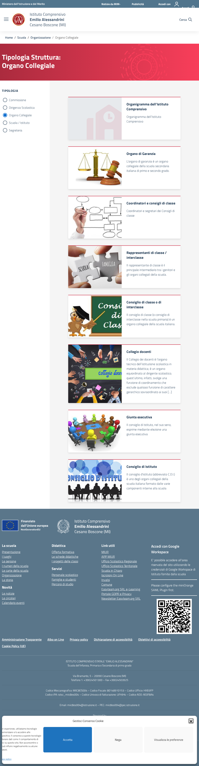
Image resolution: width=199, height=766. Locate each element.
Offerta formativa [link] (63, 552)
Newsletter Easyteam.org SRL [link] (121, 598)
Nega (118, 739)
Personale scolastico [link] (65, 574)
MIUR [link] (105, 552)
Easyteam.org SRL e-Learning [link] (120, 589)
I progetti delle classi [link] (65, 561)
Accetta (67, 739)
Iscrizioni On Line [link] (112, 575)
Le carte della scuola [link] (15, 570)
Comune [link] (106, 584)
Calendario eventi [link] (13, 602)
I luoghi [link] (6, 556)
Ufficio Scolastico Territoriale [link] (119, 566)
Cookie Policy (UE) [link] (14, 646)
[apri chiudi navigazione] (6, 19)
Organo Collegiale (20, 115)
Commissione (17, 100)
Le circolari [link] (9, 598)
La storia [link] (7, 580)
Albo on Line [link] (55, 639)
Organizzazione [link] (12, 575)
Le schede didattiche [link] (65, 556)
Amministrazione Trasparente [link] (22, 639)
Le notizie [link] (8, 593)
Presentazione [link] (11, 552)
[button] (191, 721)
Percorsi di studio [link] (62, 584)
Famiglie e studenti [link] (64, 579)
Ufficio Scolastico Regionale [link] (119, 561)
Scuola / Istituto (19, 122)
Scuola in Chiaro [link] (111, 570)
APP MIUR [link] (108, 556)
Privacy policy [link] (79, 639)
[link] (23, 4)
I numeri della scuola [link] (15, 566)
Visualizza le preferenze (168, 739)
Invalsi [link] (105, 580)
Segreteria (15, 130)
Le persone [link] (9, 561)
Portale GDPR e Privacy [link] (116, 593)
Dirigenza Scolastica (22, 107)
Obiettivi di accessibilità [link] (154, 639)
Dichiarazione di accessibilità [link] (113, 639)
